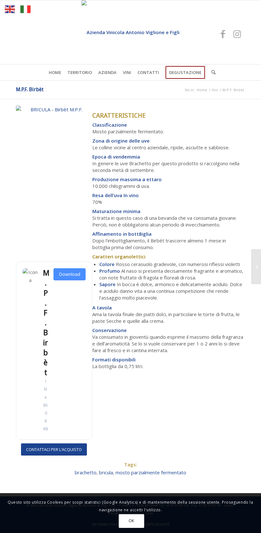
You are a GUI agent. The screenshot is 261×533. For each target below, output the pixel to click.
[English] (10, 8)
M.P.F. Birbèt (30, 89)
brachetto (85, 472)
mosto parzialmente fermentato (151, 472)
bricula (106, 472)
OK (131, 520)
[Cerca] (211, 72)
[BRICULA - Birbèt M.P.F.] (54, 182)
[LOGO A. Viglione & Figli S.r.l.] (130, 32)
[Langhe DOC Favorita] (256, 266)
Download (69, 274)
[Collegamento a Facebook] (222, 33)
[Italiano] (25, 8)
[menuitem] (55, 72)
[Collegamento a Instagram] (237, 33)
